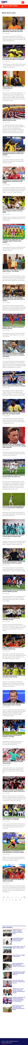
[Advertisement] (14, 914)
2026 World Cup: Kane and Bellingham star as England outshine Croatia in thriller (13, 211)
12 (3, 899)
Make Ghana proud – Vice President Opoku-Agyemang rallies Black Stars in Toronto (14, 299)
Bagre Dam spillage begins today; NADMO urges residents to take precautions (18, 965)
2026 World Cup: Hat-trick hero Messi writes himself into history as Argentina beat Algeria (14, 355)
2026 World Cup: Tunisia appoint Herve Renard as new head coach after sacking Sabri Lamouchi (14, 446)
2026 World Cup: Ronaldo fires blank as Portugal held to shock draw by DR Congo (14, 181)
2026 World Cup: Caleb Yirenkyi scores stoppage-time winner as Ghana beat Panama (14, 153)
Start (4, 897)
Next (16, 899)
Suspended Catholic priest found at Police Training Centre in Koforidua (18, 939)
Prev (8, 897)
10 (21, 897)
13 (6, 899)
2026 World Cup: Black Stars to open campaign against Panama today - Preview (13, 241)
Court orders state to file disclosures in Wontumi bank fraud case (18, 982)
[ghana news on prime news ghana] (4, 2)
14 (9, 899)
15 (12, 899)
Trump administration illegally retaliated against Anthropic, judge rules (18, 973)
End (20, 899)
